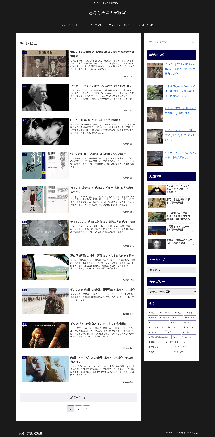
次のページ (78, 397)
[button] (193, 42)
